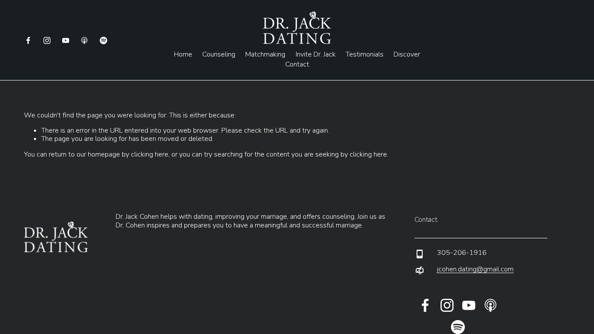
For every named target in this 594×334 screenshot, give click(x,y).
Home (183, 55)
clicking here (149, 154)
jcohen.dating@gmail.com (475, 269)
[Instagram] (47, 40)
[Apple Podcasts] (84, 40)
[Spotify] (103, 40)
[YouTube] (65, 40)
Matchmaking (265, 55)
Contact (297, 64)
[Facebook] (28, 40)
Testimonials (365, 55)
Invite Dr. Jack (316, 55)
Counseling (218, 55)
